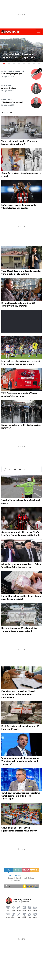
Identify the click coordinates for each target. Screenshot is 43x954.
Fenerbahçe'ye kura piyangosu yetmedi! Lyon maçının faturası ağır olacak (20, 362)
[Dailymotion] (25, 469)
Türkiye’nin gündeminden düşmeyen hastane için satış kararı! (19, 142)
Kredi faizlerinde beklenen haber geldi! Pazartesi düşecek (20, 727)
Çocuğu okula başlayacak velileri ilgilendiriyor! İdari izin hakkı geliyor (19, 829)
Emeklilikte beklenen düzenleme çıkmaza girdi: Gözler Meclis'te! (21, 597)
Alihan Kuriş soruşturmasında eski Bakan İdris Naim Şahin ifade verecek (21, 565)
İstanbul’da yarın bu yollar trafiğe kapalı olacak (20, 502)
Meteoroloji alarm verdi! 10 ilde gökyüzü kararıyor (21, 426)
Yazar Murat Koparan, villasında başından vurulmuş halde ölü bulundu (21, 272)
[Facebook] (10, 469)
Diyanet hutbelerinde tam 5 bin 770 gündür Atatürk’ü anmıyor (18, 304)
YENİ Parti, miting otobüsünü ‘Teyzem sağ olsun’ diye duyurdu (19, 394)
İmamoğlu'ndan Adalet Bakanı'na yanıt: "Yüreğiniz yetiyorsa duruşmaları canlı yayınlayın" (20, 761)
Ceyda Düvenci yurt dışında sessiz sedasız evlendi (21, 174)
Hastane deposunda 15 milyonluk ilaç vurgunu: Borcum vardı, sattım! (19, 629)
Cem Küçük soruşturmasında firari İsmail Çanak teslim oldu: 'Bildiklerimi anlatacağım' (21, 796)
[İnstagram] (4, 469)
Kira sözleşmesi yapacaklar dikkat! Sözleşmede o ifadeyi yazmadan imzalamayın (18, 694)
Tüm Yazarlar (7, 112)
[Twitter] (15, 469)
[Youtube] (20, 469)
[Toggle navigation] (38, 31)
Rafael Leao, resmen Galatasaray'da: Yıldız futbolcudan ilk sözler (18, 206)
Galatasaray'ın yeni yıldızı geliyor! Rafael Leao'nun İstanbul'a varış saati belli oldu (20, 533)
